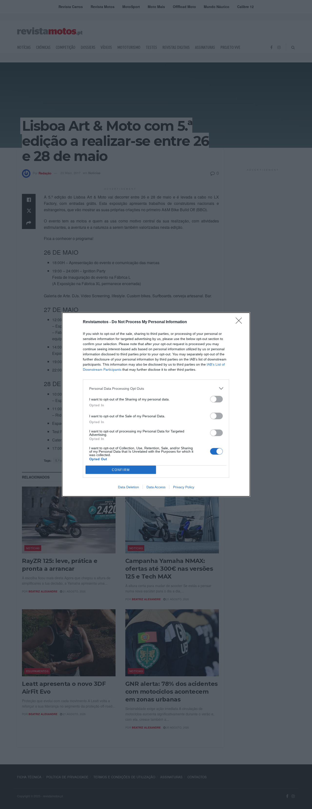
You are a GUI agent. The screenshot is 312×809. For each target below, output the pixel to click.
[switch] (216, 399)
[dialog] (156, 404)
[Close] (240, 322)
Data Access (156, 487)
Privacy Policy (183, 487)
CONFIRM (121, 470)
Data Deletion (128, 487)
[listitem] (156, 388)
